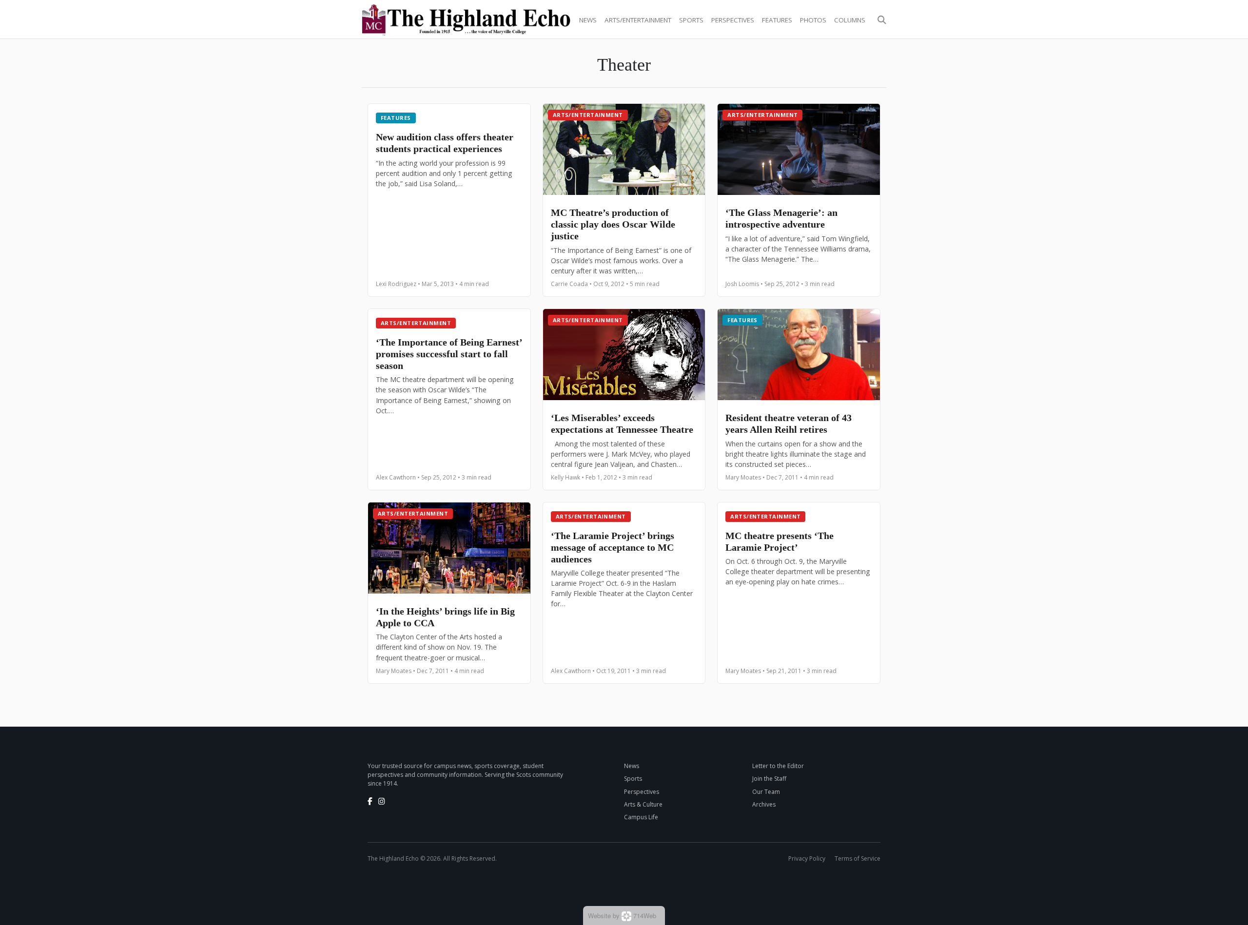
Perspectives (732, 20)
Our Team (766, 792)
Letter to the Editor (778, 766)
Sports (691, 20)
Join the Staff (769, 778)
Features (777, 20)
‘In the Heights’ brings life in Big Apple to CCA (445, 617)
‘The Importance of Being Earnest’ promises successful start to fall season (449, 354)
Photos (813, 20)
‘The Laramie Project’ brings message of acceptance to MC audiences (612, 547)
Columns (849, 20)
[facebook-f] (370, 801)
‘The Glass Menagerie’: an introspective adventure (781, 218)
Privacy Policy (806, 858)
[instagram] (381, 801)
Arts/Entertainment (637, 20)
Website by (622, 915)
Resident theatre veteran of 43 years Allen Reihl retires (788, 423)
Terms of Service (857, 858)
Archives (764, 804)
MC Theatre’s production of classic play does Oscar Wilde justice (613, 224)
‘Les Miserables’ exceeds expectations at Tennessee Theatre (622, 423)
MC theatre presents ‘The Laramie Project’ (779, 541)
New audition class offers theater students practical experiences (444, 143)
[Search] (882, 20)
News (588, 20)
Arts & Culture (643, 804)
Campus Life (641, 817)
